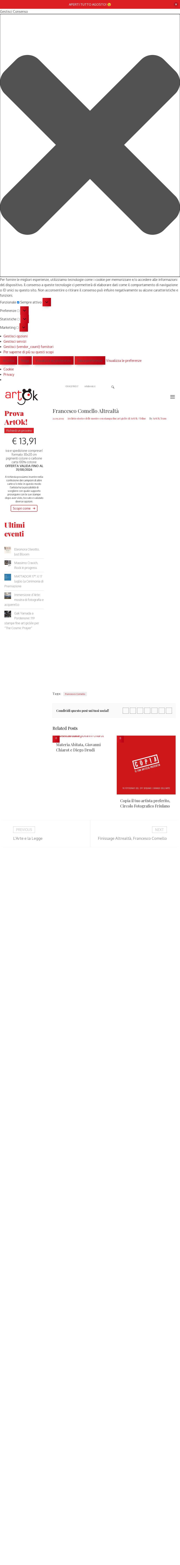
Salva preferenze (89, 360)
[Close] (176, 4)
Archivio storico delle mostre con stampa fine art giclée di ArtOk (102, 418)
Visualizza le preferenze (53, 360)
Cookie (9, 369)
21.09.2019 (58, 418)
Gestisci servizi (15, 341)
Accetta (8, 360)
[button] (90, 145)
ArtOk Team (159, 418)
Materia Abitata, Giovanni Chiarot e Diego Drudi (78, 747)
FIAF (147, 607)
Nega (25, 360)
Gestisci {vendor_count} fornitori (28, 346)
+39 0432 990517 (71, 386)
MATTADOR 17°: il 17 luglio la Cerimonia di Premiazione (23, 581)
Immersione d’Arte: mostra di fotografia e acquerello (24, 600)
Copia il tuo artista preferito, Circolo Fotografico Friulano (145, 803)
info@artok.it (89, 386)
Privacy (9, 374)
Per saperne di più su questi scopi (29, 352)
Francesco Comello (75, 694)
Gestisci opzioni (16, 336)
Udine (142, 418)
